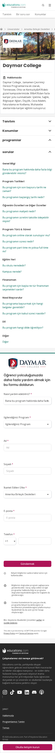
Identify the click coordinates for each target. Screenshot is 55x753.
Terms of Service (26, 633)
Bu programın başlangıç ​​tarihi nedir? (23, 197)
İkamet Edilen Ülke (15, 487)
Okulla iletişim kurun (28, 747)
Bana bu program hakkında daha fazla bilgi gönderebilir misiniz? (27, 171)
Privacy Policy (9, 633)
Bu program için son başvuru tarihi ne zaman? (24, 189)
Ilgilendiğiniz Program (17, 417)
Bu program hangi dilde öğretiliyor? (22, 327)
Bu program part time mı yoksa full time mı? (25, 249)
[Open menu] (50, 5)
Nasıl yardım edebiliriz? (18, 394)
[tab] (7, 14)
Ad (6, 440)
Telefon (9, 534)
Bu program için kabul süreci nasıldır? (24, 313)
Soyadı (8, 464)
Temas (5, 727)
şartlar (39, 620)
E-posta (9, 511)
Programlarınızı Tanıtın (13, 721)
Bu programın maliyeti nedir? (19, 211)
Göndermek (27, 564)
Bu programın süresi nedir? (18, 241)
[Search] (43, 5)
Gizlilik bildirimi (10, 623)
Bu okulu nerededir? (14, 265)
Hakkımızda (8, 715)
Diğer (5, 341)
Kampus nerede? (12, 271)
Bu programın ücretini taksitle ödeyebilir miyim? (25, 219)
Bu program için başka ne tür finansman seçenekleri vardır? (25, 287)
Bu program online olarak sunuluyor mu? (26, 235)
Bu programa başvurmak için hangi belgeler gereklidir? (22, 305)
